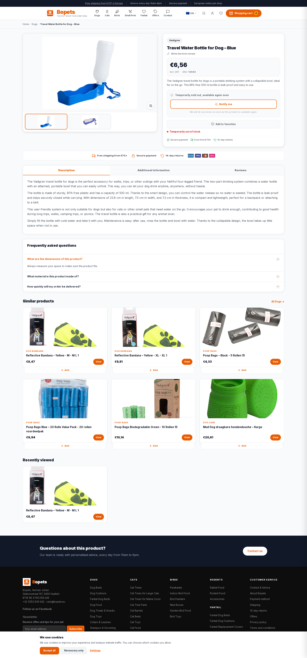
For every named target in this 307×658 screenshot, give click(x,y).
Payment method (260, 598)
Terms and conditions (262, 627)
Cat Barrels (136, 610)
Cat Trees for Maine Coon (145, 598)
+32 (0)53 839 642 (33, 601)
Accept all (49, 650)
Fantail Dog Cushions (222, 620)
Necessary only (74, 650)
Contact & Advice (260, 587)
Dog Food (96, 604)
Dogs (34, 24)
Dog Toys (96, 616)
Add (66, 370)
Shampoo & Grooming (103, 627)
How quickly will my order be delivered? (54, 286)
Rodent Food (217, 593)
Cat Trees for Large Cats (144, 593)
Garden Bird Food (180, 610)
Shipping (255, 604)
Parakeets (176, 587)
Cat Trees (136, 587)
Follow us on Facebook (37, 608)
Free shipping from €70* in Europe (104, 3)
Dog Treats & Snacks (102, 610)
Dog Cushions (98, 593)
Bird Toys (175, 616)
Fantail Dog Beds (100, 598)
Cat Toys (135, 622)
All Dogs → (277, 301)
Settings (95, 650)
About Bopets (258, 593)
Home (26, 24)
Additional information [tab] (154, 170)
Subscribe (75, 629)
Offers (253, 616)
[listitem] (46, 121)
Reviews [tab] (240, 170)
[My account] (212, 13)
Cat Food (135, 627)
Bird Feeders (177, 598)
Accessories (217, 598)
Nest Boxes (177, 604)
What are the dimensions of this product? (54, 259)
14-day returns (258, 610)
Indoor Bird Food (180, 593)
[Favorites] (220, 13)
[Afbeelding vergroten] (150, 105)
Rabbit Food (217, 587)
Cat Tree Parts (138, 604)
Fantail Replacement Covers (226, 626)
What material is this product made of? (53, 276)
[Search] (203, 13)
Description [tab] (66, 170)
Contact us (255, 551)
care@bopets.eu (55, 601)
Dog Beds (96, 587)
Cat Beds (135, 616)
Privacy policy (258, 622)
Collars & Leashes (100, 622)
